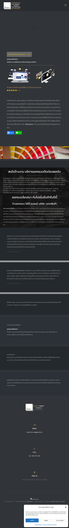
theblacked (30, 501)
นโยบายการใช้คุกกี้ (38, 524)
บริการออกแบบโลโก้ (8, 208)
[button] (65, 507)
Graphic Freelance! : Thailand (58, 501)
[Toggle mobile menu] (65, 5)
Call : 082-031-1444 (34, 456)
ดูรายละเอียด (60, 520)
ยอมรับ (32, 520)
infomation (29, 124)
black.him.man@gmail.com (34, 432)
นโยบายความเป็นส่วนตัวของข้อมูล (50, 524)
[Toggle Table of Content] (28, 54)
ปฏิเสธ (46, 520)
